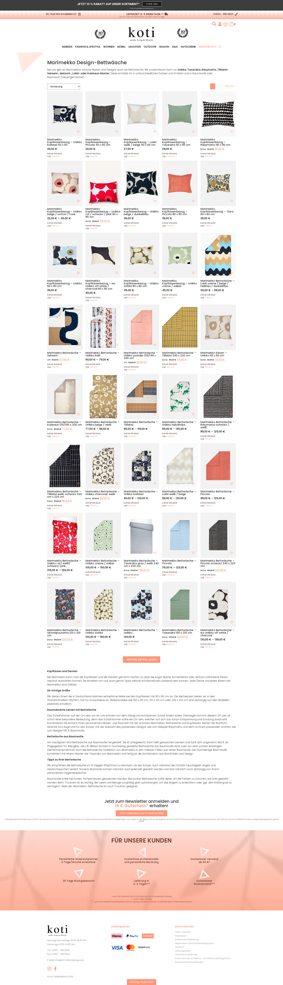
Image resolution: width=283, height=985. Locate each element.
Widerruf (179, 946)
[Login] (220, 24)
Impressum (181, 935)
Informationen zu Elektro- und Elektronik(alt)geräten (203, 958)
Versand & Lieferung (186, 954)
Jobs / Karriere (183, 931)
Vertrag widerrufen (142, 982)
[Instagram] (49, 968)
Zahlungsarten (183, 950)
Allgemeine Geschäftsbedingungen (194, 943)
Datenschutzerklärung (187, 939)
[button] (152, 3)
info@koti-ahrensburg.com (69, 960)
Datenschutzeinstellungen (189, 961)
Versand (55, 156)
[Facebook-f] (55, 968)
